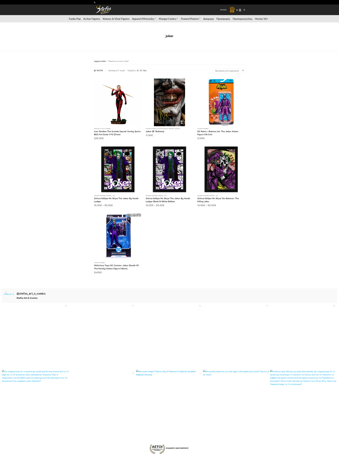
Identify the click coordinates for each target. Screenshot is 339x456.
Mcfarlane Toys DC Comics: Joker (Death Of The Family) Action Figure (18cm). (116, 266)
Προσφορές (223, 19)
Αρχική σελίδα (100, 61)
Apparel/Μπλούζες (143, 19)
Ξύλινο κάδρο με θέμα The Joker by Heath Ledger (116, 199)
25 (138, 70)
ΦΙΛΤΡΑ (99, 70)
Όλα (144, 70)
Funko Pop (75, 19)
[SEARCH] (244, 10)
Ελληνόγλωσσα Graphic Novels (168, 128)
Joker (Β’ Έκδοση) (155, 131)
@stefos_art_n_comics (31, 293)
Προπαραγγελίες (242, 19)
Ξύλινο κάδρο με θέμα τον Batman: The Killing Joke (218, 199)
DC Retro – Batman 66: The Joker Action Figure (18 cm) (217, 132)
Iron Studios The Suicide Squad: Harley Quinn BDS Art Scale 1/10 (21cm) (117, 132)
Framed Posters (190, 19)
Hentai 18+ (261, 19)
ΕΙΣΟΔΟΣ (223, 10)
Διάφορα (208, 19)
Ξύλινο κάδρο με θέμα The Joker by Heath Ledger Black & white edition (168, 199)
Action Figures (91, 19)
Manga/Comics (167, 19)
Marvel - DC (110, 195)
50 (141, 70)
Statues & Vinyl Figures (116, 19)
